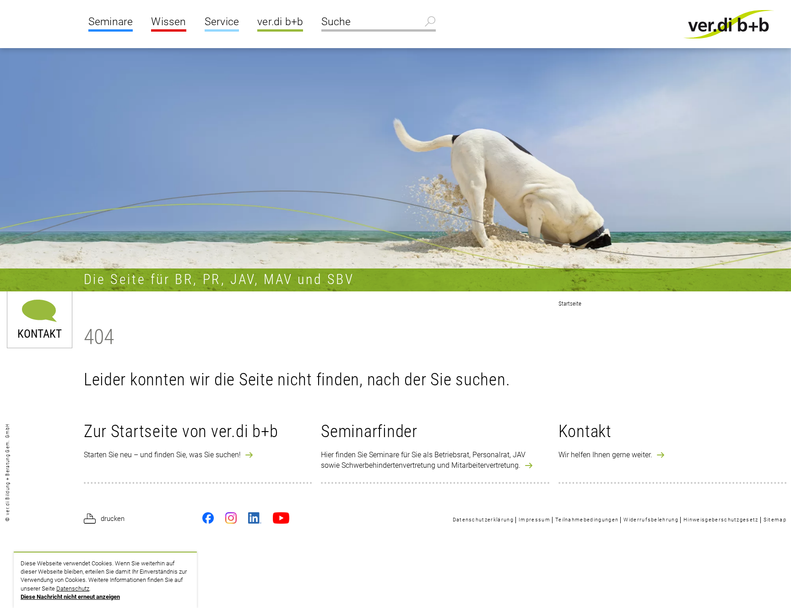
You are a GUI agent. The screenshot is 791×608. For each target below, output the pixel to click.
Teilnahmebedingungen (586, 520)
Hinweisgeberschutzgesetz (720, 520)
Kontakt (39, 333)
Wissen (168, 22)
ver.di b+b (280, 22)
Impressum (534, 520)
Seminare (110, 22)
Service (222, 22)
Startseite (569, 303)
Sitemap (775, 520)
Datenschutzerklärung (483, 520)
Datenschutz (72, 588)
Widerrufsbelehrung (650, 520)
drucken (113, 519)
